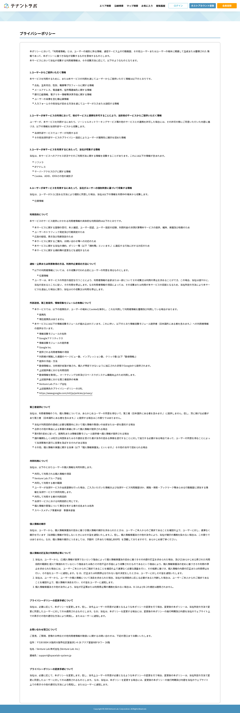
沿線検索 (118, 5)
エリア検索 (105, 5)
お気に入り (147, 5)
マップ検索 (132, 5)
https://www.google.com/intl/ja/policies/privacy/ (65, 393)
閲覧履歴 (160, 5)
